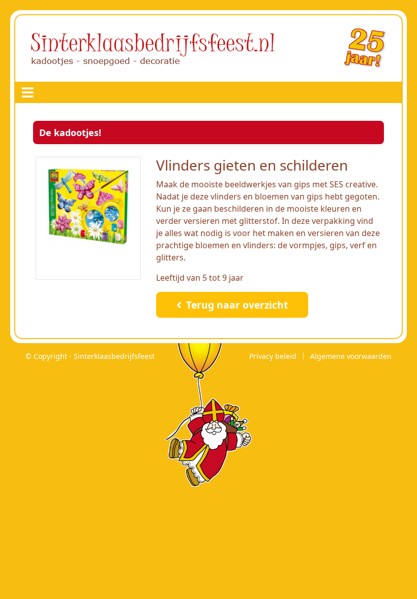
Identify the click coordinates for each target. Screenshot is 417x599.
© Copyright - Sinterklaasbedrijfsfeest (90, 356)
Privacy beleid (272, 356)
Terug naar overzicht (236, 305)
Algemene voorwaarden (351, 356)
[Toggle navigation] (28, 92)
